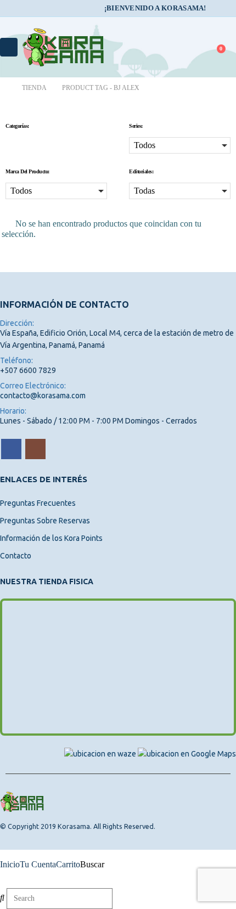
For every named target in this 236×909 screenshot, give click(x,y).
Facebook (11, 449)
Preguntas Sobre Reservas (45, 520)
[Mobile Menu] (9, 47)
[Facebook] (213, 8)
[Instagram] (229, 8)
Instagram (35, 449)
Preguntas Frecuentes (38, 503)
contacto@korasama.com (43, 395)
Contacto (15, 555)
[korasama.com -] (63, 47)
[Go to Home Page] (3, 88)
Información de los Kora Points (51, 538)
